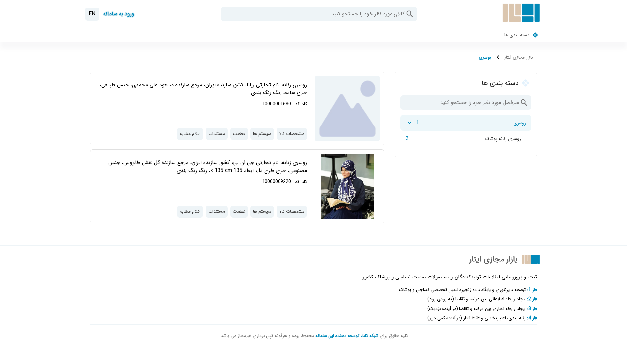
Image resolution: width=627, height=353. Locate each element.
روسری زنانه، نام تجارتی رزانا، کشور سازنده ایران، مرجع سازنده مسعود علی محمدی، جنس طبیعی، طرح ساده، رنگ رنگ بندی (203, 89)
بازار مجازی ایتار (519, 57)
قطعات (239, 133)
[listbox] (465, 131)
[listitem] (465, 123)
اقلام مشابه (190, 133)
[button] (409, 14)
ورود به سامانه (118, 14)
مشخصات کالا (291, 133)
